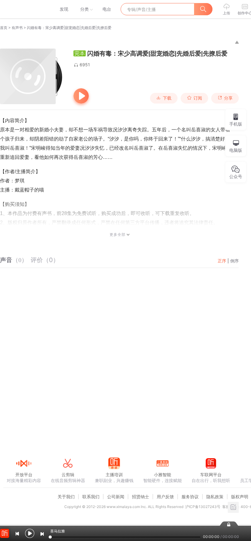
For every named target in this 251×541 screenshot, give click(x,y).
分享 (228, 98)
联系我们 (90, 496)
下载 (167, 98)
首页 (3, 27)
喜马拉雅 (23, 9)
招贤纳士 (140, 496)
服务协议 (190, 496)
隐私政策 (214, 496)
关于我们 (66, 496)
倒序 (234, 260)
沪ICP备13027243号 (202, 506)
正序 (222, 260)
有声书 (17, 27)
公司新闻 (115, 496)
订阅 (197, 98)
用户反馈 (165, 496)
